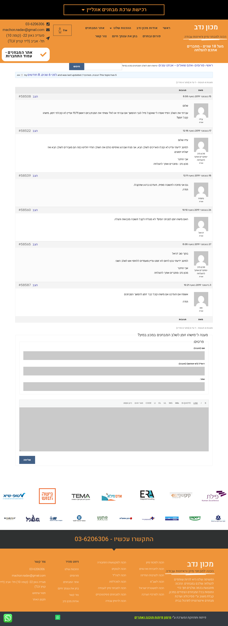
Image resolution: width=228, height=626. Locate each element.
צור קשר (101, 36)
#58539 (25, 175)
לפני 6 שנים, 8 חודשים (42, 75)
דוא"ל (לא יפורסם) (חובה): (191, 363)
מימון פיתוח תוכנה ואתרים (152, 617)
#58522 (25, 130)
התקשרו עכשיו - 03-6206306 (114, 539)
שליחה (27, 459)
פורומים (199, 65)
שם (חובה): (199, 348)
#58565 (25, 244)
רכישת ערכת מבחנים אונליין (117, 9)
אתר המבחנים (94, 28)
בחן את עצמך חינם (124, 36)
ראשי (166, 28)
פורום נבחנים (152, 36)
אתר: (202, 379)
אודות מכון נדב (146, 28)
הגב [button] (35, 96)
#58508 (25, 96)
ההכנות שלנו (122, 28)
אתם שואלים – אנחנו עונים (176, 65)
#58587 (25, 285)
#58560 (25, 210)
